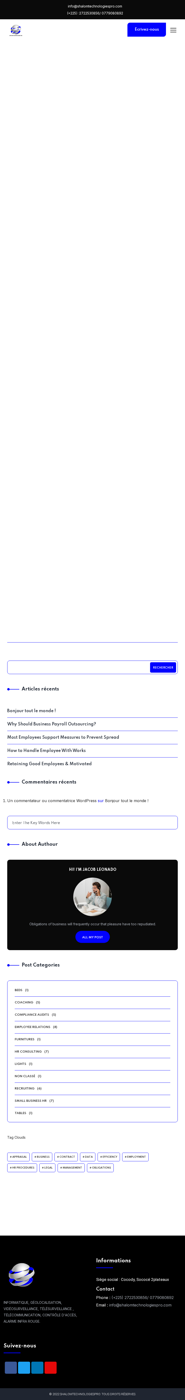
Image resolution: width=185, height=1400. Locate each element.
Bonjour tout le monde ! (31, 711)
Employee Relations (52, 463)
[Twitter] (24, 1368)
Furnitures (24, 1039)
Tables (20, 1113)
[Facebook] (11, 1368)
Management (72, 1167)
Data (89, 1157)
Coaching (137, 187)
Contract (67, 1157)
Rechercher (163, 667)
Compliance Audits (52, 329)
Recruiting (24, 1088)
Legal (48, 1167)
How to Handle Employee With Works (46, 751)
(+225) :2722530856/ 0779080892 (94, 13)
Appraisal (19, 1157)
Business (43, 1157)
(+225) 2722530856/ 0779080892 (143, 1297)
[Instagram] (51, 1368)
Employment (136, 1157)
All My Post (92, 937)
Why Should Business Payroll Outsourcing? (51, 724)
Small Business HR (31, 1100)
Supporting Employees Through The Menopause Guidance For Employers (135, 485)
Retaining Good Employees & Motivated (135, 204)
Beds (18, 990)
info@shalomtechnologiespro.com (94, 6)
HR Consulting (52, 187)
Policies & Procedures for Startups (50, 627)
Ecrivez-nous (147, 29)
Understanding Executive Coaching (50, 343)
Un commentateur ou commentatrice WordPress (52, 800)
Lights (20, 1064)
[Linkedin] (37, 1368)
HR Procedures (23, 1167)
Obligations (101, 1167)
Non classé (25, 1076)
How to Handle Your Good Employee (135, 343)
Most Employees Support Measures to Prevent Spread (50, 204)
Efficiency (110, 1157)
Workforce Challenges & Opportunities (50, 477)
